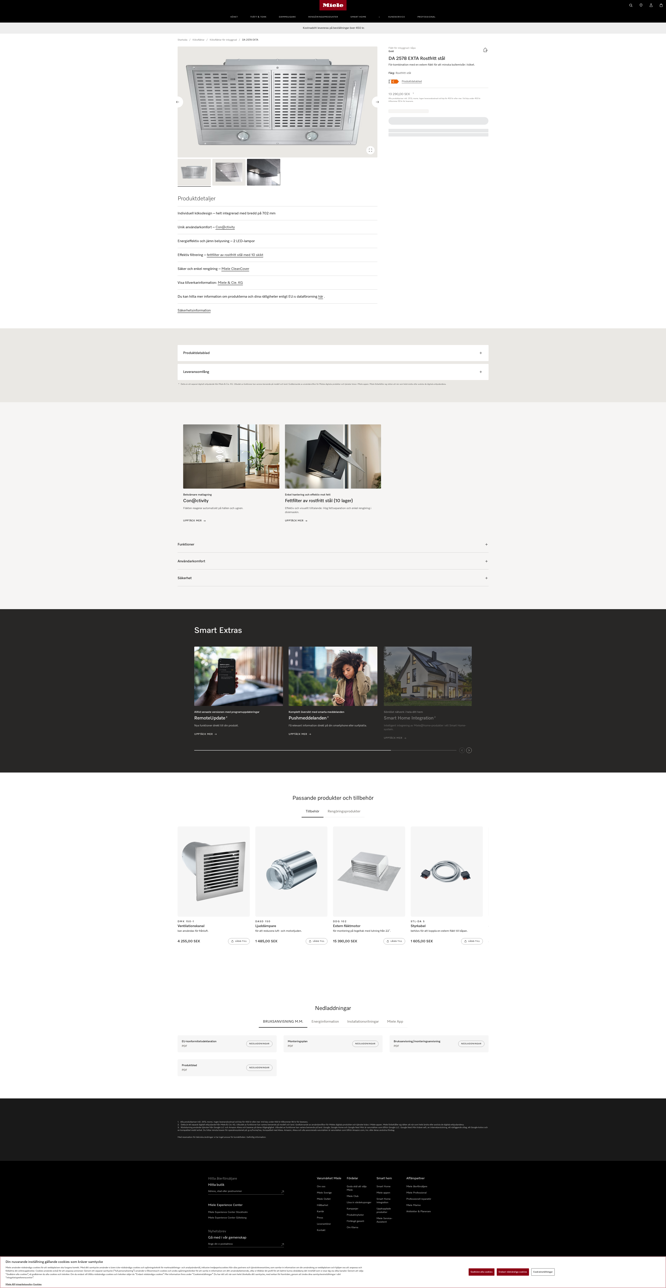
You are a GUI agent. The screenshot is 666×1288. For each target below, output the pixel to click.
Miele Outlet (324, 1199)
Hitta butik (216, 1185)
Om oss (321, 1186)
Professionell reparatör (418, 1199)
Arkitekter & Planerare (418, 1211)
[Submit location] (282, 1192)
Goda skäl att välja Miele (356, 1188)
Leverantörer (324, 1224)
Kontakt (321, 1230)
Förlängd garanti (355, 1221)
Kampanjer (352, 1209)
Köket (234, 17)
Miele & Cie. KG (230, 282)
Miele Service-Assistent (384, 1220)
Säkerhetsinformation (194, 310)
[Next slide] (377, 102)
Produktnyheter (355, 1215)
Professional (426, 17)
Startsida (182, 40)
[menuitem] (236, 16)
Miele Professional (416, 1193)
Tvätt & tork (258, 17)
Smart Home (358, 17)
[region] (278, 101)
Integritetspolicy (24, 1284)
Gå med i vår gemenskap (227, 1237)
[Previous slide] (177, 102)
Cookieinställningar (543, 1272)
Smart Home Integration (384, 1201)
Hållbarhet (322, 1205)
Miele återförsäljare (416, 1186)
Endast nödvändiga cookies (513, 1272)
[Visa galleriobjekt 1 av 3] (194, 173)
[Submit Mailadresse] (282, 1244)
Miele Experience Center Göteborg (227, 1218)
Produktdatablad (412, 81)
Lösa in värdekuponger (359, 1202)
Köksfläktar (198, 40)
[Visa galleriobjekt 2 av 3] (229, 173)
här (320, 296)
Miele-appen (383, 1193)
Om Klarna (352, 1227)
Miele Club (352, 1196)
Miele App (395, 1021)
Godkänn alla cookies (482, 1272)
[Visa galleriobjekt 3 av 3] (263, 173)
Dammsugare (287, 17)
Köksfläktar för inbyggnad (223, 40)
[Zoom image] (370, 150)
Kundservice (396, 17)
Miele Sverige (324, 1193)
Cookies (37, 1284)
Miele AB (10, 1284)
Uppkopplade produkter (384, 1210)
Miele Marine (413, 1205)
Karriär (320, 1211)
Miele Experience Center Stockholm (228, 1212)
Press (320, 1218)
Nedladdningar (259, 1044)
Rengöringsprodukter (323, 17)
